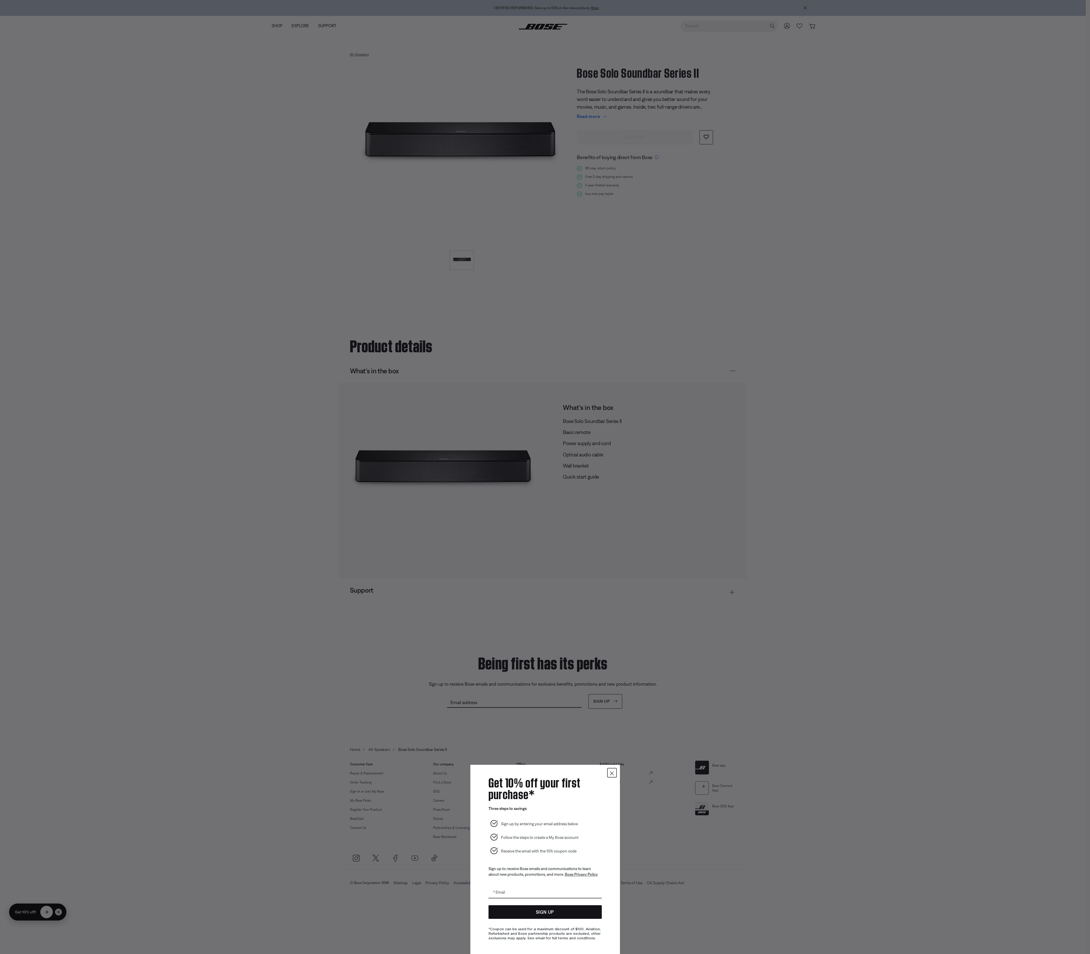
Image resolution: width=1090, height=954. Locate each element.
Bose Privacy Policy (581, 874)
